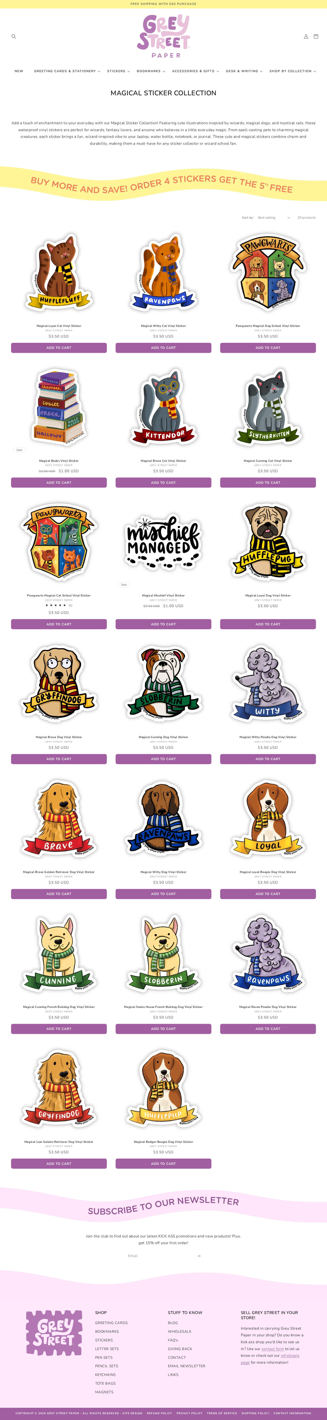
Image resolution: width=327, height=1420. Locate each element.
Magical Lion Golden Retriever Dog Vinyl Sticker (58, 1142)
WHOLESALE (179, 1331)
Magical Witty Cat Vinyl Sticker (163, 326)
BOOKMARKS (107, 1331)
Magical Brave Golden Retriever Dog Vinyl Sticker (59, 872)
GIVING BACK (180, 1349)
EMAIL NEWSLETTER (187, 1366)
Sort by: (248, 218)
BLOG (173, 1322)
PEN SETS (104, 1357)
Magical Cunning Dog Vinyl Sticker (163, 737)
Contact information (292, 1413)
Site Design (133, 1413)
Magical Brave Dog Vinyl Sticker (59, 737)
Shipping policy (255, 1413)
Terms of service (222, 1413)
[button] (14, 36)
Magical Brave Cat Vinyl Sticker (163, 461)
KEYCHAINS (105, 1374)
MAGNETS (104, 1392)
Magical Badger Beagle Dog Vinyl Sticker (163, 1142)
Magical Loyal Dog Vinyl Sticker (268, 596)
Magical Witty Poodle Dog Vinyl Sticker (268, 737)
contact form (273, 1348)
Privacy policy (190, 1413)
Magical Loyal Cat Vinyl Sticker (59, 326)
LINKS (173, 1374)
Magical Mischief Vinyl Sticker (163, 596)
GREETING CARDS (111, 1322)
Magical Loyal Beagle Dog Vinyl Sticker (268, 872)
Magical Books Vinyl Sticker (59, 461)
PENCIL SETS (107, 1366)
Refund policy (159, 1413)
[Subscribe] (199, 1256)
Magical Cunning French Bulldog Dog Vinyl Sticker (59, 1007)
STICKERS (104, 1340)
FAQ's (173, 1340)
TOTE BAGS (105, 1383)
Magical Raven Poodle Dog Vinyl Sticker (268, 1007)
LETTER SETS (107, 1349)
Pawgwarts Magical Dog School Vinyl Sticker (268, 326)
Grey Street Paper (63, 1413)
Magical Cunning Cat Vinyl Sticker (268, 461)
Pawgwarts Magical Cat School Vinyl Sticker (59, 596)
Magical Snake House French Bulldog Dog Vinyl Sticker (163, 1007)
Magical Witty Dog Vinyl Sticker (164, 872)
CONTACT (177, 1357)
